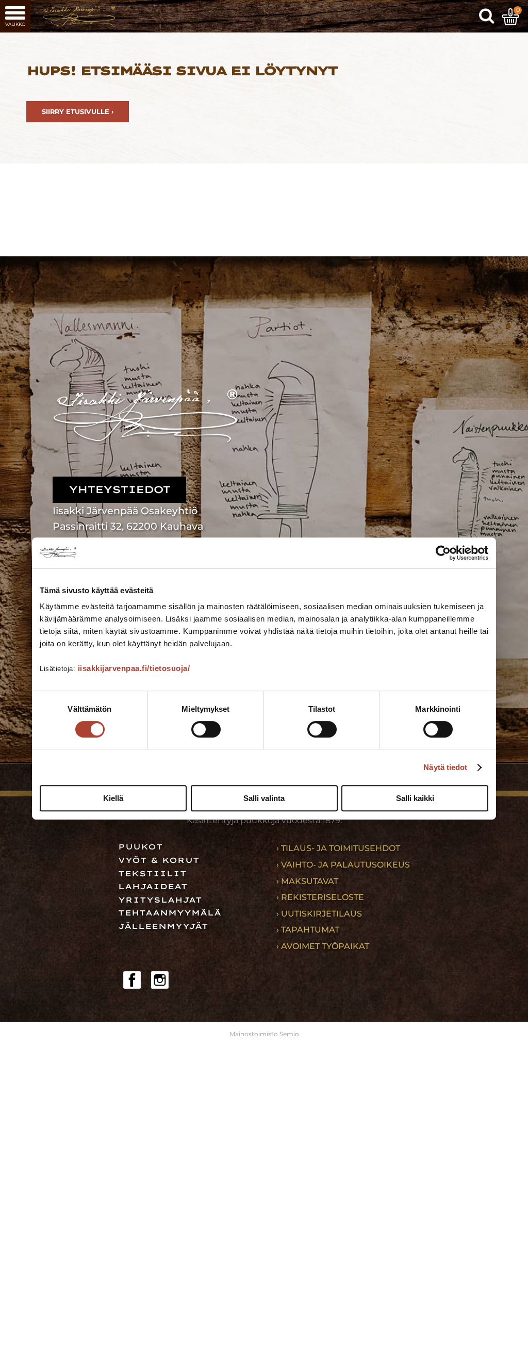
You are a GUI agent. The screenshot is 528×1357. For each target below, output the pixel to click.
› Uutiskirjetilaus (319, 914)
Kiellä (113, 798)
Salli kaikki (415, 798)
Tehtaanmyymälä (169, 913)
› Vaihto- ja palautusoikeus (343, 865)
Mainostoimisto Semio (264, 1034)
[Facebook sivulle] (132, 980)
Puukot (140, 847)
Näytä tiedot (445, 767)
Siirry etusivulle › (77, 112)
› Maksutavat (307, 881)
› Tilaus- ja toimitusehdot (338, 848)
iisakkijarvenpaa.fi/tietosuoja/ (134, 668)
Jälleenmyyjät (163, 926)
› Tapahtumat (307, 930)
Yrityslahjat (160, 900)
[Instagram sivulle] (160, 980)
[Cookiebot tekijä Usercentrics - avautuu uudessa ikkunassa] (443, 553)
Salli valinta (264, 798)
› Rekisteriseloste (320, 897)
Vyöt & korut (159, 860)
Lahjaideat (153, 886)
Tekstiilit (152, 873)
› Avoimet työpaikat (322, 946)
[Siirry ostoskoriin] (510, 16)
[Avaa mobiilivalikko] (15, 16)
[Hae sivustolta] (486, 16)
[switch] (206, 729)
